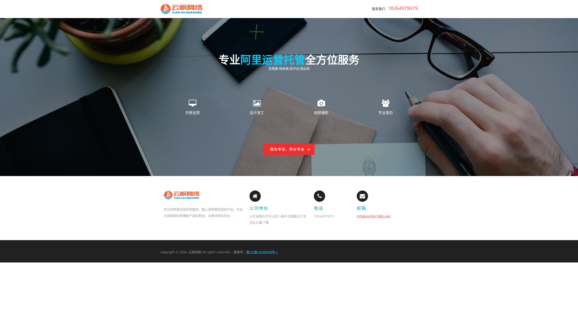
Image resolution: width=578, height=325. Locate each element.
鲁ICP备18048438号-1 (262, 252)
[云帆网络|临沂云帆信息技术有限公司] (181, 9)
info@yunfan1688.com (374, 216)
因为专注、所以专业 (287, 149)
